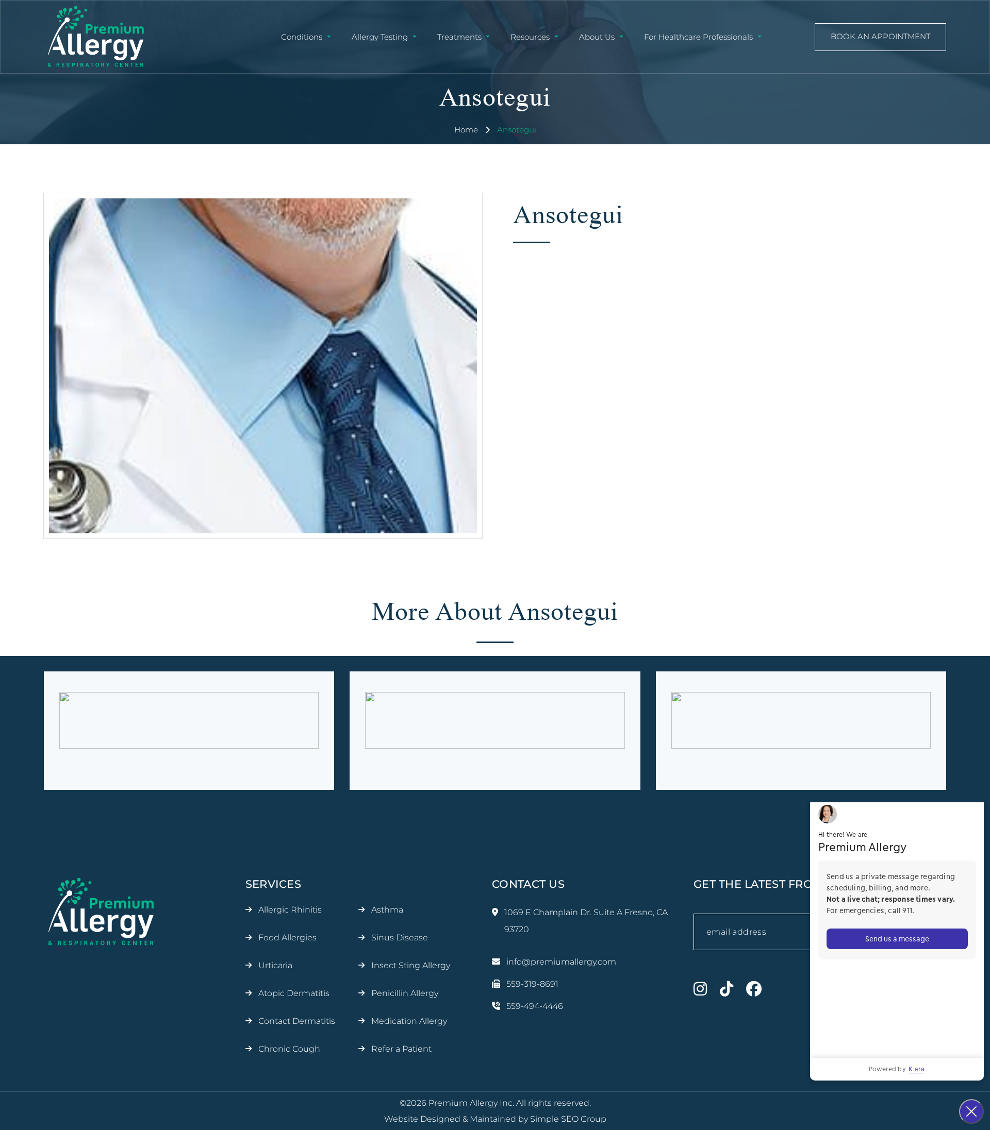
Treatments (459, 37)
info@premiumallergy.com (561, 962)
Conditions (301, 37)
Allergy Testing (380, 37)
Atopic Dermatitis (293, 993)
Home (466, 129)
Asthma (387, 910)
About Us (597, 37)
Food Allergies (287, 937)
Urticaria (275, 965)
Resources (530, 37)
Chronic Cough (289, 1049)
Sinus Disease (399, 937)
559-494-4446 (534, 1006)
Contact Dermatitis (296, 1021)
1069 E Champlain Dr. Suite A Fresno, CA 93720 (586, 920)
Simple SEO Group (568, 1119)
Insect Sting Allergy (410, 965)
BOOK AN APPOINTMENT (880, 36)
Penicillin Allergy (404, 993)
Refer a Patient (401, 1049)
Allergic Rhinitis (290, 910)
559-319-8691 (532, 984)
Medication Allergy (409, 1021)
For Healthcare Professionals (698, 37)
